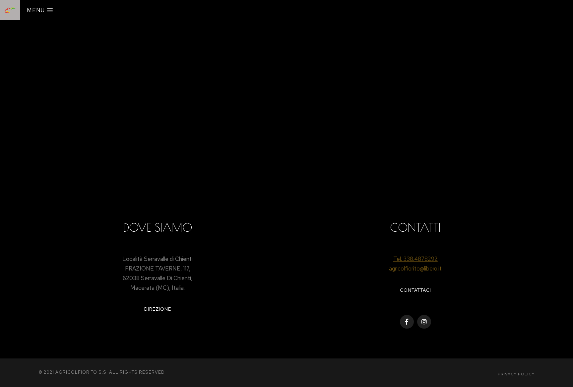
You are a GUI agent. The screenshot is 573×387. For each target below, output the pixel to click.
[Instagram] (424, 322)
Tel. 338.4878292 (415, 259)
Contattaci (415, 290)
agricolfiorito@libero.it (415, 268)
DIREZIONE (157, 309)
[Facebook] (407, 322)
